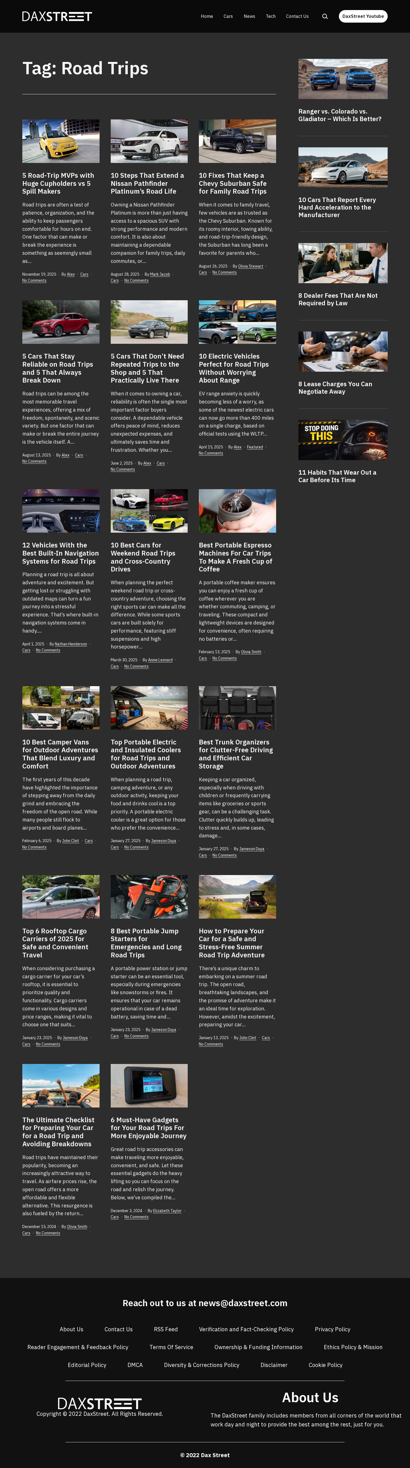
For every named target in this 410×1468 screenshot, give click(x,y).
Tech (271, 16)
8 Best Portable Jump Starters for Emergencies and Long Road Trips (146, 942)
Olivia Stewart (250, 266)
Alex (71, 274)
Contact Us (297, 16)
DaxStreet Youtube (363, 16)
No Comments (34, 280)
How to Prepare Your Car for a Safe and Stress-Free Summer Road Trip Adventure (232, 942)
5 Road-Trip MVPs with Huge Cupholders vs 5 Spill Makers (58, 183)
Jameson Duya (163, 840)
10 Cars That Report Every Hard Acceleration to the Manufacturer (337, 207)
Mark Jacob (160, 274)
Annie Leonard (160, 659)
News (249, 16)
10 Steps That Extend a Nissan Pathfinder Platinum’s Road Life (147, 183)
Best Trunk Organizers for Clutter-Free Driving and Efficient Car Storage (236, 753)
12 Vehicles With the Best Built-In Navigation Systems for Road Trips (60, 553)
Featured (255, 447)
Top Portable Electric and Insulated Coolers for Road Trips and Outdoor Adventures (146, 753)
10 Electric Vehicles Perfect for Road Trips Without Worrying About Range (234, 368)
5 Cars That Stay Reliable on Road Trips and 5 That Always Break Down (57, 368)
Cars (228, 16)
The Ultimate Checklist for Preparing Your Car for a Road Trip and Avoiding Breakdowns (58, 1131)
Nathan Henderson (71, 644)
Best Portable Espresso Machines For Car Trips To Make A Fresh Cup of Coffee (235, 556)
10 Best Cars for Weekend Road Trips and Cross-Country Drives (143, 556)
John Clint (70, 840)
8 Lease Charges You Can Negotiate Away (335, 387)
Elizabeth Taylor (167, 1210)
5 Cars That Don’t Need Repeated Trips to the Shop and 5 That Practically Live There (147, 368)
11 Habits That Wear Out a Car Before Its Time (337, 476)
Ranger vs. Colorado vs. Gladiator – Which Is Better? (340, 114)
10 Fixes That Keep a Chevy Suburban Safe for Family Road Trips (233, 183)
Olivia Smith (251, 651)
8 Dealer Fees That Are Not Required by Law (338, 299)
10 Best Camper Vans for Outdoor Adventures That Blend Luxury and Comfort (60, 753)
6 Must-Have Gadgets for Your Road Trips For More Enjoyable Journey (149, 1127)
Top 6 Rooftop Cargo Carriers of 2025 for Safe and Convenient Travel (55, 942)
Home (207, 16)
